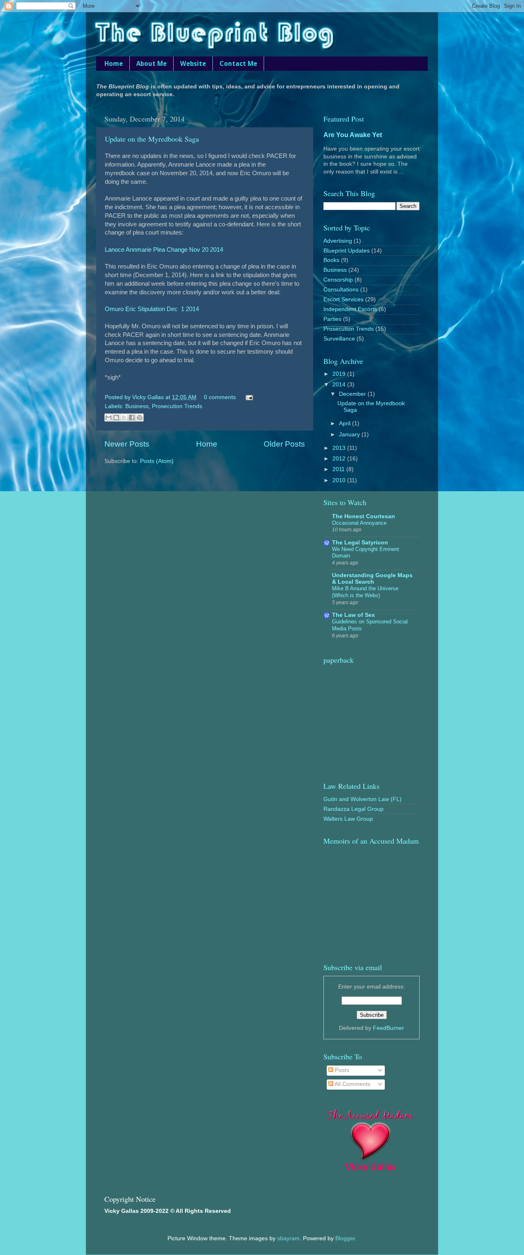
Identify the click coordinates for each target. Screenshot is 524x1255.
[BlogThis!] (116, 417)
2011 (339, 469)
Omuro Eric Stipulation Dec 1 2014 (152, 309)
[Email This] (108, 417)
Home (113, 64)
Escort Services (343, 299)
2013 (339, 448)
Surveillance (339, 339)
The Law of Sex (353, 615)
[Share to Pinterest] (140, 417)
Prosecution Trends (177, 406)
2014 (339, 384)
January (350, 434)
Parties (332, 319)
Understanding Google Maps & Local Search (372, 578)
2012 (339, 459)
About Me (151, 64)
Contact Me (238, 64)
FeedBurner (388, 1028)
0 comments (220, 397)
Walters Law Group (348, 819)
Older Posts (284, 444)
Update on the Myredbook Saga (152, 139)
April (345, 423)
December (353, 394)
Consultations (341, 290)
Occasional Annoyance (359, 523)
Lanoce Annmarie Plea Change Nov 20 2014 (164, 249)
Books (331, 260)
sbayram (288, 1238)
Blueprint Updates (346, 251)
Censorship (338, 280)
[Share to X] (124, 417)
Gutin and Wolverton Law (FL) (362, 799)
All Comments (351, 1084)
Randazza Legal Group (353, 809)
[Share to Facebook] (132, 417)
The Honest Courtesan (363, 516)
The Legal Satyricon (360, 542)
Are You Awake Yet (352, 134)
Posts (341, 1070)
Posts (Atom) (157, 461)
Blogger (345, 1238)
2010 (339, 480)
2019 (339, 374)
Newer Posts (126, 444)
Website (193, 64)
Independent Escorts (350, 309)
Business (137, 406)
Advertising (337, 241)
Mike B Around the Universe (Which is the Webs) (365, 591)
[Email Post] (248, 397)
